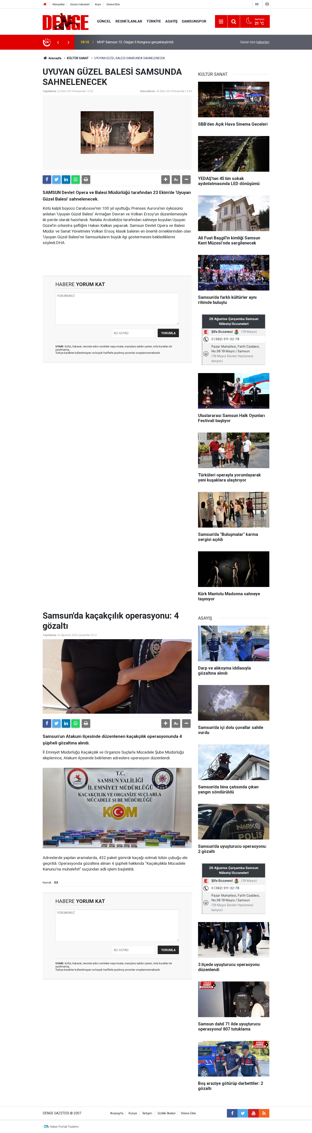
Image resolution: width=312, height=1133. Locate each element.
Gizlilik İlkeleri (166, 1113)
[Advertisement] (117, 404)
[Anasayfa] (45, 4)
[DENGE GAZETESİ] (66, 21)
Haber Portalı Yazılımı (64, 1126)
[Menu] (221, 22)
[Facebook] (47, 179)
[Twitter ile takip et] (243, 1113)
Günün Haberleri (80, 4)
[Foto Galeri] (267, 4)
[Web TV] (256, 4)
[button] (165, 179)
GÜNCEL (104, 21)
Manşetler (59, 4)
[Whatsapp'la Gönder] (75, 179)
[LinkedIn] (66, 179)
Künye (133, 1113)
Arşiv (98, 4)
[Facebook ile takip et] (232, 1113)
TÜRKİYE (153, 21)
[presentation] (58, 42)
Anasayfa (54, 58)
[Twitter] (56, 179)
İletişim (147, 1113)
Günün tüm (254, 42)
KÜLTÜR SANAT (78, 58)
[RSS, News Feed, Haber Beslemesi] (264, 1113)
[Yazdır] (86, 179)
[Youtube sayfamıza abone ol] (253, 1113)
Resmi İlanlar (128, 21)
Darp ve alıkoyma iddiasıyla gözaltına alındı (129, 42)
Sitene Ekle (113, 4)
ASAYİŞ (171, 21)
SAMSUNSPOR (194, 21)
